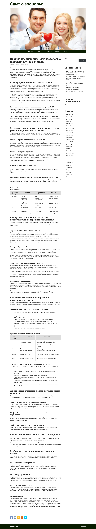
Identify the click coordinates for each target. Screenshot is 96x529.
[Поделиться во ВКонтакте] (15, 517)
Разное (66, 51)
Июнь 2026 (69, 119)
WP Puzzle (83, 526)
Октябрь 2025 (70, 137)
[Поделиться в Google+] (22, 517)
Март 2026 (69, 126)
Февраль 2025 (70, 153)
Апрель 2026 (69, 123)
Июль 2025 (69, 144)
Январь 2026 (69, 130)
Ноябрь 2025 (69, 135)
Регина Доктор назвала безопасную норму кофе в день (75, 82)
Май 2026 (68, 121)
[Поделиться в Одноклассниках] (18, 517)
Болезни (30, 51)
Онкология (58, 51)
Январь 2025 (69, 155)
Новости (68, 172)
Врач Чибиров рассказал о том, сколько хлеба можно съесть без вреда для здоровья (75, 72)
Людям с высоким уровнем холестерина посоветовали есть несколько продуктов (75, 91)
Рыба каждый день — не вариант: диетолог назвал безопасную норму (75, 78)
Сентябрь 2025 (70, 139)
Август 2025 (69, 142)
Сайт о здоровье (26, 4)
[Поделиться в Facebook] (11, 517)
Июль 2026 (69, 117)
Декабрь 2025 (70, 133)
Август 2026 (69, 114)
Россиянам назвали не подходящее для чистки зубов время (76, 86)
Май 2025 (68, 148)
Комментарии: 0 (24, 64)
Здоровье (38, 51)
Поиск (66, 58)
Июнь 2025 (69, 146)
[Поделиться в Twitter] (25, 517)
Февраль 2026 (70, 128)
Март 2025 (69, 151)
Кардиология (48, 51)
